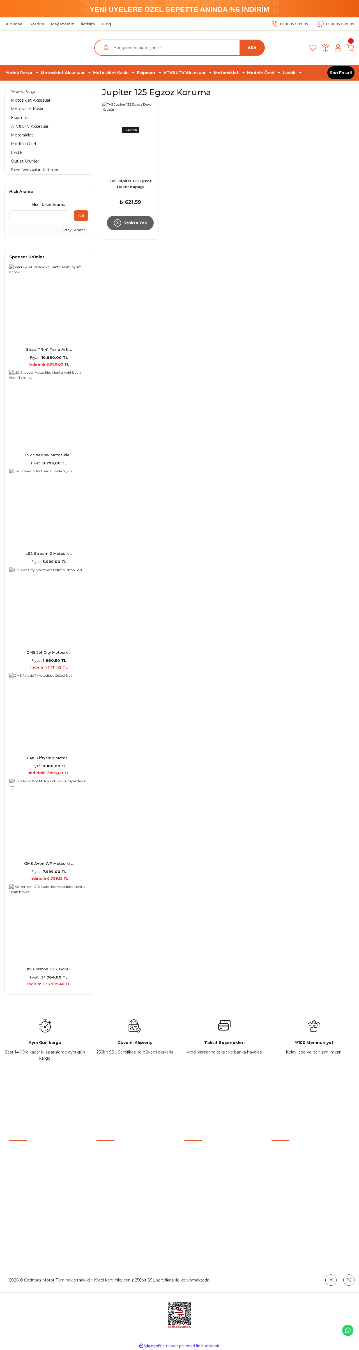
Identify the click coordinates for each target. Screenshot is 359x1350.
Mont (189, 1204)
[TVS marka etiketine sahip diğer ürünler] (130, 168)
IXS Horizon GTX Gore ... (49, 969)
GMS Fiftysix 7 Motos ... (49, 758)
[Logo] (179, 1107)
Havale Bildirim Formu (118, 1178)
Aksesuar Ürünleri (201, 1165)
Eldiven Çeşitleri (199, 1178)
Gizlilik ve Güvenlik (289, 1165)
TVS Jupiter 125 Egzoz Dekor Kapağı (130, 184)
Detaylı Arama (73, 230)
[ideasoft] (150, 1346)
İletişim (103, 1152)
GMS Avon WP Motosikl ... (48, 863)
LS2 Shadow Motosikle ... (49, 455)
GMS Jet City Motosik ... (48, 652)
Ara (81, 215)
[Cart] (350, 48)
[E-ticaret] (178, 1345)
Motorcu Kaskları (200, 1152)
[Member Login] (338, 48)
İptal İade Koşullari (289, 1178)
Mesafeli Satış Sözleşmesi (296, 1152)
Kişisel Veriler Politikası (293, 1191)
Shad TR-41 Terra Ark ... (49, 349)
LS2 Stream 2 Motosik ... (49, 553)
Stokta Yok (135, 222)
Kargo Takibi (108, 1191)
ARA (252, 47)
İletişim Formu (110, 1165)
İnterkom (193, 1191)
